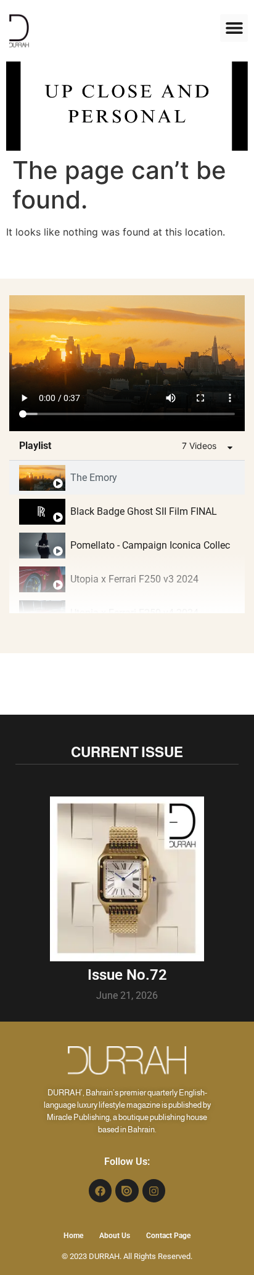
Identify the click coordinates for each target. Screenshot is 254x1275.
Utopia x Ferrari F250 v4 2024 (134, 613)
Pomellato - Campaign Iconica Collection (150, 545)
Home (73, 1235)
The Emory (93, 477)
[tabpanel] (127, 363)
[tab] (127, 478)
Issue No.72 (127, 974)
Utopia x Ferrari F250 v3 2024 (134, 579)
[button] (234, 28)
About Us (114, 1235)
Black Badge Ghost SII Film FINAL (143, 511)
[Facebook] (100, 1190)
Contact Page (168, 1235)
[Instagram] (153, 1190)
